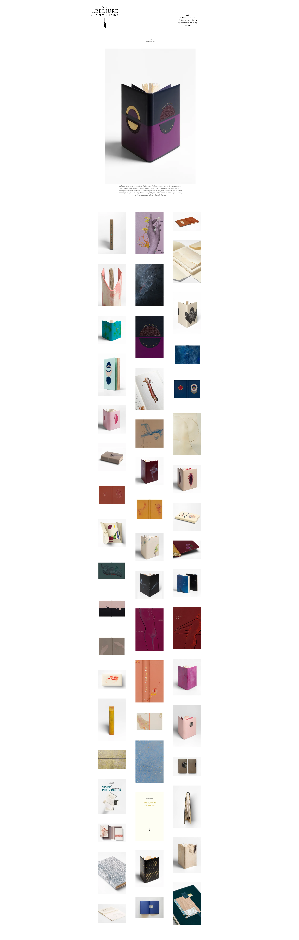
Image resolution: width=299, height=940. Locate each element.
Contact (188, 25)
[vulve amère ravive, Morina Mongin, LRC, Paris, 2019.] (112, 679)
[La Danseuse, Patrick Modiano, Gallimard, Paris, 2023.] (112, 285)
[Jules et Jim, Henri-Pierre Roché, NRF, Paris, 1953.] (187, 517)
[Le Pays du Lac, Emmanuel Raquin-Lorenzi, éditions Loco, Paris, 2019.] (187, 583)
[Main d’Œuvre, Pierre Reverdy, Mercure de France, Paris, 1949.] (112, 457)
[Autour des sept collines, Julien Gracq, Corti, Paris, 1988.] (112, 330)
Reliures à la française (188, 18)
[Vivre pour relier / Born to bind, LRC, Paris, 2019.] (112, 796)
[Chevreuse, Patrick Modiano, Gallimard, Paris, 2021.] (149, 547)
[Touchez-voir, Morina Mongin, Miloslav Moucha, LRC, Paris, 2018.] (112, 913)
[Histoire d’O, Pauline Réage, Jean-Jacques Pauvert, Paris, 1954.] (112, 419)
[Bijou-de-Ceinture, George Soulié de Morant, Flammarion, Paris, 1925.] (187, 550)
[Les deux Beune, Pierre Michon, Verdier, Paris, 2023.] (187, 313)
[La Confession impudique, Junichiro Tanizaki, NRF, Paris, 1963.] (149, 471)
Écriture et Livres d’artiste (188, 20)
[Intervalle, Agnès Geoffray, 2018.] (149, 907)
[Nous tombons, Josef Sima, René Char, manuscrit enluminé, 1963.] (112, 233)
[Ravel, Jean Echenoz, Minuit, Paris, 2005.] (149, 337)
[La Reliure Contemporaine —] (149, 17)
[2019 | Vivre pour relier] (112, 759)
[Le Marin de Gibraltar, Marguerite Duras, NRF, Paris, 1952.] (187, 354)
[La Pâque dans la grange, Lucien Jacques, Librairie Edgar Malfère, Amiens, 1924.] (112, 873)
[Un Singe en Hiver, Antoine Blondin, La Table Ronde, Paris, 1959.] (112, 375)
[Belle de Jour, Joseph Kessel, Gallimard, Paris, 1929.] (187, 726)
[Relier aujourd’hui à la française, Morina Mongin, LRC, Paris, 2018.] (149, 816)
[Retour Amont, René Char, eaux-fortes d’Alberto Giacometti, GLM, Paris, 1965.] (149, 585)
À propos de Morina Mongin (188, 23)
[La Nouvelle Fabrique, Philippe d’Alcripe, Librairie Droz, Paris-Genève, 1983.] (112, 720)
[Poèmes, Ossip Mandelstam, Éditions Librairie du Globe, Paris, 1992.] (187, 903)
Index (188, 15)
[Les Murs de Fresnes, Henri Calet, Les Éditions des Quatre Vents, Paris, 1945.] (112, 646)
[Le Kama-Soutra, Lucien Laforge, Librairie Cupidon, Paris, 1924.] (112, 608)
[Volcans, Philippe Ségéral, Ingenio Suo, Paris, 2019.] (149, 285)
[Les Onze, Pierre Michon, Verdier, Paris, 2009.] (149, 509)
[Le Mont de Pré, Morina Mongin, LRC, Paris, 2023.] (149, 389)
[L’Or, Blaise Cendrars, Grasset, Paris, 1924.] (149, 868)
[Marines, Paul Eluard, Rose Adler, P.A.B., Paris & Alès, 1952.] (149, 721)
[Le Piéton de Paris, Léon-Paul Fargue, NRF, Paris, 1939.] (149, 433)
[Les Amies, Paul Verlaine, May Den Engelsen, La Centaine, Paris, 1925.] (149, 681)
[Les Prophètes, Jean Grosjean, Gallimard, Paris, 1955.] (149, 761)
